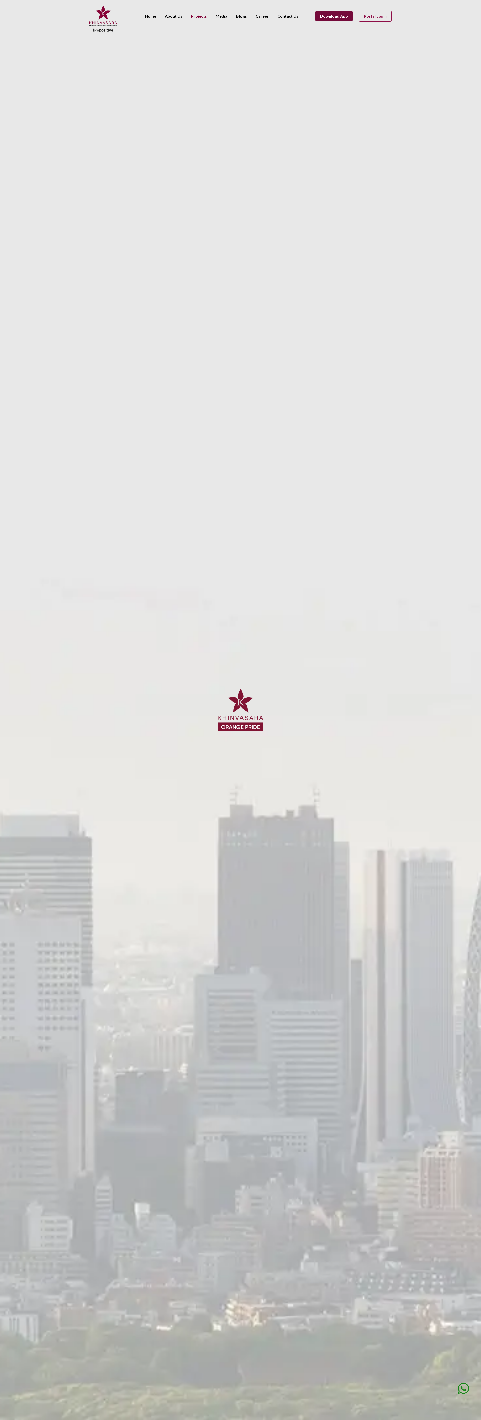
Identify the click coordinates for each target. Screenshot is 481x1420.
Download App (334, 16)
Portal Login (375, 16)
